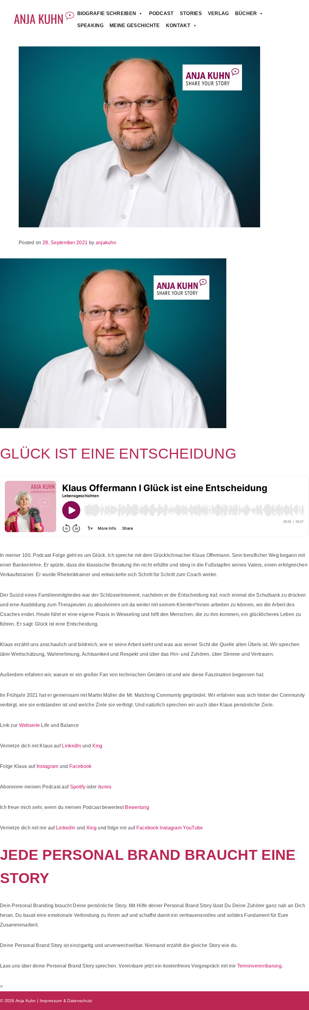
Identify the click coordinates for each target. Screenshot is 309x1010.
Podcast (161, 13)
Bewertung (137, 807)
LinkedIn (71, 745)
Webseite (29, 725)
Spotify (77, 786)
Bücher (246, 13)
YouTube (193, 827)
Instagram (48, 766)
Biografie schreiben (106, 13)
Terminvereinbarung (259, 965)
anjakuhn (106, 242)
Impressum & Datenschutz (66, 1000)
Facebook (80, 766)
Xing (98, 745)
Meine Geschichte (135, 25)
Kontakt (178, 25)
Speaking (90, 25)
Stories (191, 13)
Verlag (218, 13)
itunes (105, 786)
